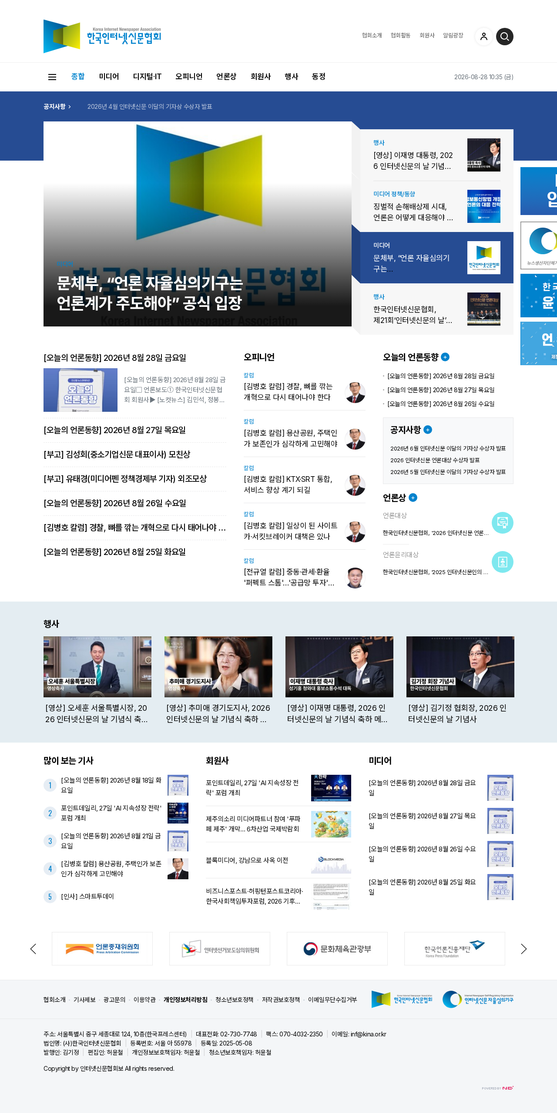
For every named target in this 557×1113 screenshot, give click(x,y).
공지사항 (405, 430)
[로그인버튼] (484, 36)
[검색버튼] (504, 36)
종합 (78, 76)
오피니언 (188, 76)
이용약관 (144, 999)
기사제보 (84, 999)
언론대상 (394, 516)
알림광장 (453, 35)
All (128, 1068)
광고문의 (114, 999)
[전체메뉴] (52, 77)
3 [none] (356, 254)
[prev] (49, 681)
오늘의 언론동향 (410, 357)
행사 (291, 76)
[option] (182, 106)
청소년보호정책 (234, 999)
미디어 (109, 76)
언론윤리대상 (400, 555)
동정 (318, 76)
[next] (508, 681)
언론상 (226, 76)
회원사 (427, 35)
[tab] (356, 151)
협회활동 (401, 35)
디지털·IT (147, 76)
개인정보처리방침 (185, 999)
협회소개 (372, 35)
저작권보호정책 (281, 999)
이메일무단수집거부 (332, 999)
